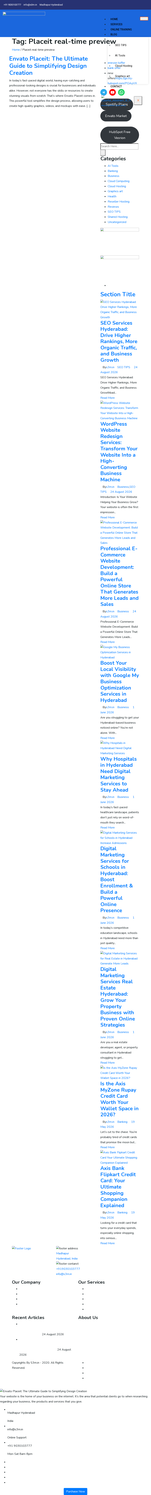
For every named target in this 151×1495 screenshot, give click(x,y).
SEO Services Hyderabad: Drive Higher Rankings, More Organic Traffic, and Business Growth (118, 342)
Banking (113, 171)
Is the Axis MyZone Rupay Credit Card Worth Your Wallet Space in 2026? (119, 1099)
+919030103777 (68, 1269)
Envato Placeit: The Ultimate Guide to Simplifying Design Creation (48, 66)
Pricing (23, 1304)
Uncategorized (117, 222)
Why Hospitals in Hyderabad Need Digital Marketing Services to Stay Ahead (118, 774)
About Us (25, 1289)
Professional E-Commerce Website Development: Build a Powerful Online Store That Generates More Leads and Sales (119, 576)
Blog (113, 34)
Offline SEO (93, 1294)
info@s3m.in (64, 1274)
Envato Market (116, 116)
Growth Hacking (96, 1304)
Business (113, 176)
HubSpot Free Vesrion (119, 135)
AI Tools (120, 55)
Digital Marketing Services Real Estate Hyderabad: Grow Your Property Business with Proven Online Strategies (117, 997)
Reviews (113, 207)
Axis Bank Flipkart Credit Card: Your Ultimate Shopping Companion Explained (118, 1187)
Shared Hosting (118, 217)
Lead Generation (96, 1299)
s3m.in (110, 367)
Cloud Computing (118, 181)
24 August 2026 (121, 492)
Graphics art (122, 76)
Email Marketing (96, 1289)
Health (112, 196)
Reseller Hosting (118, 202)
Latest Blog (27, 1299)
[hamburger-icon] (144, 18)
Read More (107, 398)
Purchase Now (75, 1491)
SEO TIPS (121, 45)
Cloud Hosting (123, 65)
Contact (116, 86)
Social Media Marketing (100, 1309)
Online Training (121, 29)
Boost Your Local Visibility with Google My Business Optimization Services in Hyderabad (119, 682)
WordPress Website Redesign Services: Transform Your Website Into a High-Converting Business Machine (119, 452)
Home (114, 19)
